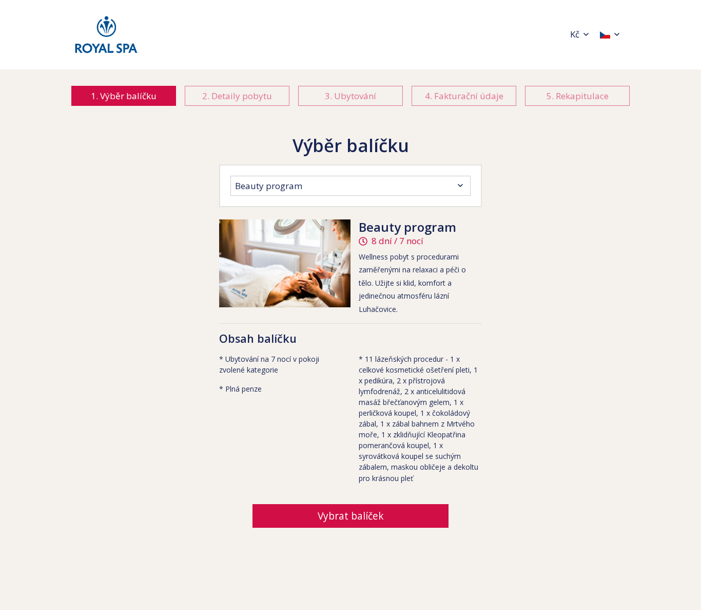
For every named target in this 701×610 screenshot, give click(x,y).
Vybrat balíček (351, 516)
